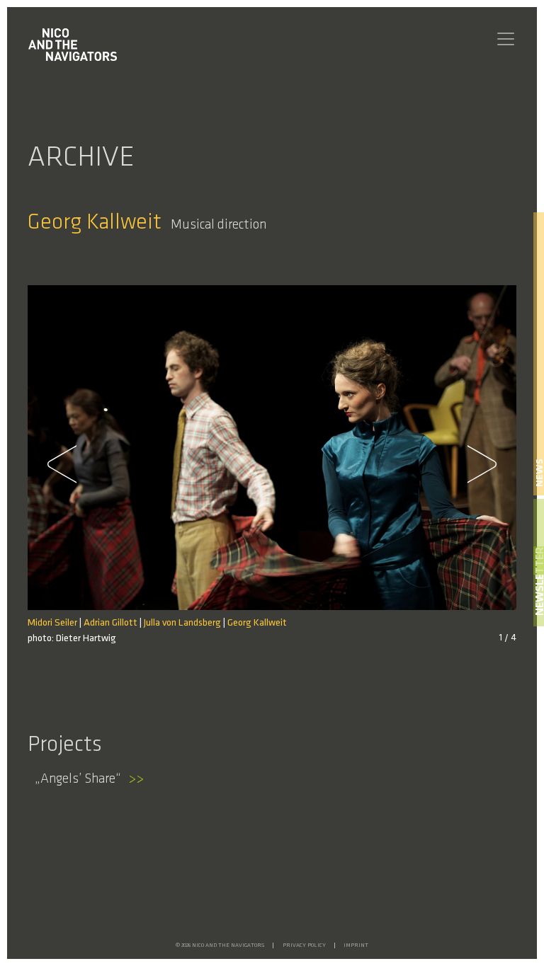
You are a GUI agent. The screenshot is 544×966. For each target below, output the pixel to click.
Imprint (356, 945)
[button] (70, 464)
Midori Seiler (52, 623)
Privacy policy (304, 945)
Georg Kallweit (257, 623)
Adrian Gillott (110, 623)
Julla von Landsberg (182, 623)
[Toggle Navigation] (506, 39)
